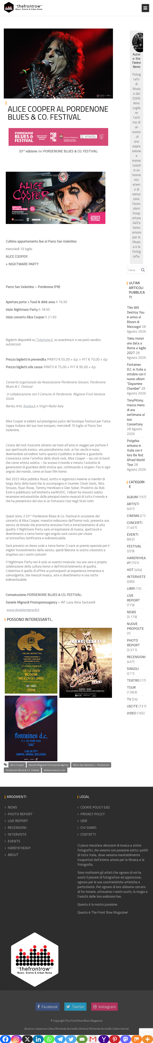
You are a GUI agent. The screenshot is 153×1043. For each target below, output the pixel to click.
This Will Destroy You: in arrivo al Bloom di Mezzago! (30, 674)
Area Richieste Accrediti (63, 1028)
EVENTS (14, 841)
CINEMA (133, 515)
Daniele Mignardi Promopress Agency (48, 765)
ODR (83, 820)
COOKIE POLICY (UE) (95, 807)
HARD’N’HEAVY (19, 848)
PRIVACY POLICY (92, 814)
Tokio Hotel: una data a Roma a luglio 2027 (82, 688)
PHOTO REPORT (133, 643)
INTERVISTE (136, 576)
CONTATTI (88, 834)
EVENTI (132, 534)
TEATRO (133, 680)
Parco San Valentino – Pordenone (91, 765)
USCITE (132, 706)
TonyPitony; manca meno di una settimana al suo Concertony (136, 412)
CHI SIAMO (88, 827)
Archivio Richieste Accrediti (95, 1028)
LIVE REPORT (133, 598)
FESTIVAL (92, 33)
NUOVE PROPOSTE (135, 626)
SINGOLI (133, 668)
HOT (130, 569)
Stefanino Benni (45, 33)
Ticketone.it (44, 339)
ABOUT (13, 854)
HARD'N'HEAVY (136, 560)
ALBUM (132, 497)
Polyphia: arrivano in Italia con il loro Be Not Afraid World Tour (136, 452)
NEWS (104, 33)
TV (129, 699)
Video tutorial (121, 1028)
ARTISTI (133, 504)
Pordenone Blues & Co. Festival (22, 770)
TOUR (131, 687)
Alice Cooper (17, 765)
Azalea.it (29, 406)
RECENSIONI (136, 657)
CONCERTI (134, 522)
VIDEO (131, 713)
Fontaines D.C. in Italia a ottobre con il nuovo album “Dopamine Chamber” (30, 732)
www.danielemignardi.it (23, 609)
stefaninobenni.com (54, 770)
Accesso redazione (36, 1028)
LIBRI (131, 588)
